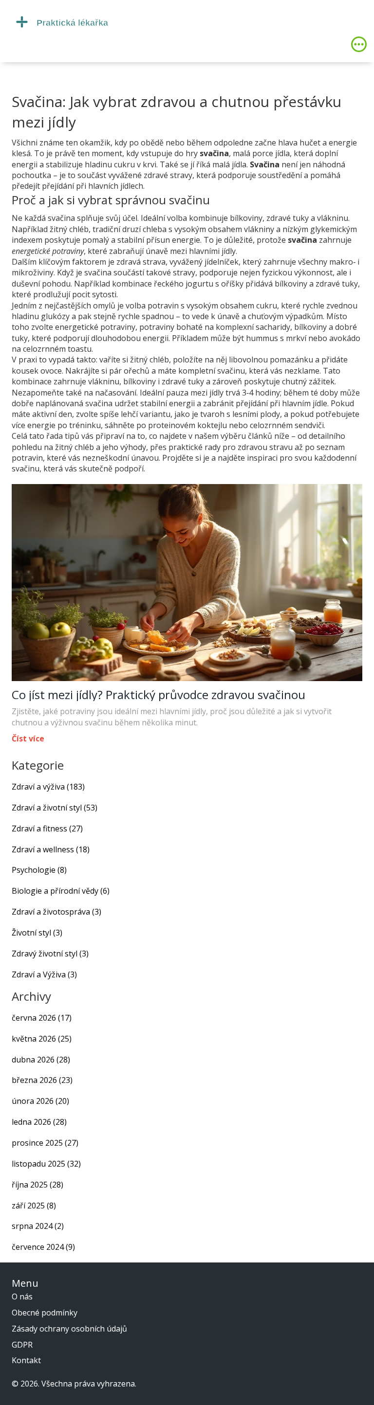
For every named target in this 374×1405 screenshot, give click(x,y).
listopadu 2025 (46, 1163)
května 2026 (42, 1038)
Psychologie (39, 870)
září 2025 (34, 1205)
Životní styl (37, 932)
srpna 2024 (38, 1226)
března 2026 (42, 1080)
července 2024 (43, 1247)
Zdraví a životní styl (54, 807)
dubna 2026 (41, 1059)
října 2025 (37, 1184)
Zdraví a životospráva (56, 911)
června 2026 (42, 1017)
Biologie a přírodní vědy (61, 890)
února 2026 (40, 1101)
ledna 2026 (39, 1122)
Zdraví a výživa (48, 786)
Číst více (28, 738)
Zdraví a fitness (47, 828)
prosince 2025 (45, 1142)
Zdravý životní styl (50, 953)
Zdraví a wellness (51, 849)
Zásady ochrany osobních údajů (69, 1328)
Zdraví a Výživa (44, 974)
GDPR (22, 1344)
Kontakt (26, 1360)
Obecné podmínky (44, 1312)
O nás (22, 1296)
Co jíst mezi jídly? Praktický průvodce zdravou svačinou (158, 694)
